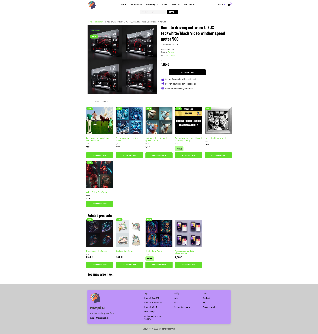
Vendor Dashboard (182, 307)
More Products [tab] (101, 101)
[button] (153, 29)
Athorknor (171, 56)
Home (89, 22)
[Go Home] (91, 4)
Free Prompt (189, 4)
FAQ (204, 302)
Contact (206, 298)
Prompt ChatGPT (151, 298)
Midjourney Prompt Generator (153, 317)
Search (172, 12)
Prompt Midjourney (153, 302)
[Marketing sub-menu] (158, 5)
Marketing (150, 4)
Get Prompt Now (187, 72)
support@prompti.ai (99, 318)
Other (173, 4)
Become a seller (210, 307)
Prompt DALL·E (150, 307)
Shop (164, 4)
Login (176, 298)
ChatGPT (123, 4)
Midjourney (136, 4)
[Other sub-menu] (179, 5)
